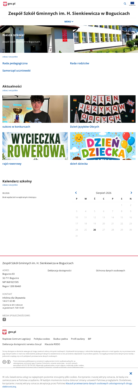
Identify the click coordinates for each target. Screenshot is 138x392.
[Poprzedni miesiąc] (76, 193)
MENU (67, 21)
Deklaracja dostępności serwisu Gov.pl (22, 344)
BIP (89, 338)
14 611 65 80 (8, 301)
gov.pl (12, 332)
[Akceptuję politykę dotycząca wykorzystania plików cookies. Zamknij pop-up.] (130, 373)
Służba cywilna (60, 338)
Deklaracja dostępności (59, 270)
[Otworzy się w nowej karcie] (4, 319)
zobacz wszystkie (10, 56)
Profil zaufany (78, 338)
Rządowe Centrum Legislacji (16, 338)
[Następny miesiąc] (131, 193)
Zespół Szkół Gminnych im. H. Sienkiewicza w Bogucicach (69, 13)
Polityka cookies (42, 338)
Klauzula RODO (52, 344)
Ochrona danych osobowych (110, 270)
